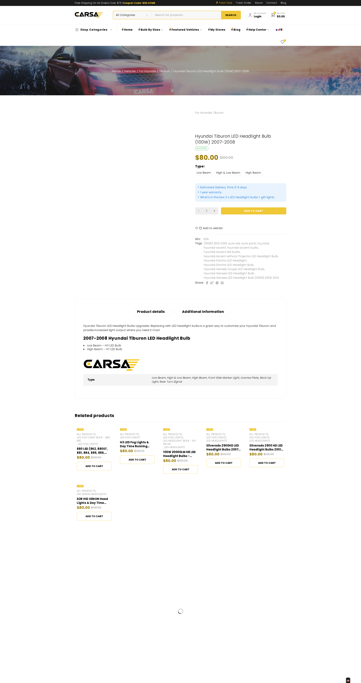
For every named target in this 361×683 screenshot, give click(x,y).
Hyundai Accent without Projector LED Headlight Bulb (241, 256)
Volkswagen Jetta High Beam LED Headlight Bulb (245, 647)
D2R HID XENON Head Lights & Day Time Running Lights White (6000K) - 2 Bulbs (93, 505)
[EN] (348, 680)
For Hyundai (147, 71)
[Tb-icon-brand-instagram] (89, 621)
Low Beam (204, 173)
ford (107, 671)
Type (199, 166)
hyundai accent (215, 248)
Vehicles (130, 71)
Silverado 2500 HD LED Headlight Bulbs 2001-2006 (266, 449)
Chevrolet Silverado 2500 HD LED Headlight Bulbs (144, 655)
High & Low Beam (228, 173)
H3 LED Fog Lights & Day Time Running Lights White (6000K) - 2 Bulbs (137, 448)
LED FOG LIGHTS (88, 444)
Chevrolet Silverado (189, 655)
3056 (208, 655)
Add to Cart (253, 211)
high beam (258, 655)
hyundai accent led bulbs (222, 252)
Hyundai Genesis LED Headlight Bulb (229, 273)
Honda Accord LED (104, 639)
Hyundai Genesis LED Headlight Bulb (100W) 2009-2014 (241, 278)
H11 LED (248, 663)
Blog (283, 2)
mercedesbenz (160, 647)
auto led (234, 243)
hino (85, 639)
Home (116, 71)
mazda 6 (125, 639)
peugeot (223, 671)
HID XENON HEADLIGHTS (91, 494)
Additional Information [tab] (203, 311)
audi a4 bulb (139, 647)
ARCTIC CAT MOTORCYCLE (197, 671)
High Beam (253, 173)
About (259, 2)
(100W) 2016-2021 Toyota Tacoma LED (104, 647)
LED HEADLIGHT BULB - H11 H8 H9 (179, 442)
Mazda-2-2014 (210, 639)
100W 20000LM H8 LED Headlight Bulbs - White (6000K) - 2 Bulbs (179, 458)
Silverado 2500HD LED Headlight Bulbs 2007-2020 (223, 449)
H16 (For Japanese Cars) (97, 655)
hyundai (263, 243)
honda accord (91, 671)
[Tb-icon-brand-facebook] (83, 621)
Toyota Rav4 (239, 655)
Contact (271, 2)
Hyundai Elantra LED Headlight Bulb (229, 265)
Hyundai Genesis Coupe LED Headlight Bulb (234, 269)
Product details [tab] (151, 311)
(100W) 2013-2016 (215, 243)
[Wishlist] (209, 228)
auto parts (248, 243)
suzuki (117, 663)
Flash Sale (225, 2)
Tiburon (164, 71)
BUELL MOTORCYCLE (147, 639)
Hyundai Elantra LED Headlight (225, 260)
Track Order (243, 2)
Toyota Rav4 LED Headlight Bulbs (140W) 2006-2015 (210, 663)
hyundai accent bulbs (242, 248)
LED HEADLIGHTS (174, 447)
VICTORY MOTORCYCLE (96, 663)
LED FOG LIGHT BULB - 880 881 (93, 439)
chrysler (261, 663)
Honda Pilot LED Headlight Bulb (241, 639)
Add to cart (94, 466)
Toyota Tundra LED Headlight (179, 639)
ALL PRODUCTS (86, 434)
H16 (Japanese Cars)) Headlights (194, 647)
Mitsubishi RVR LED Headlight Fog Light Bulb (150, 663)
